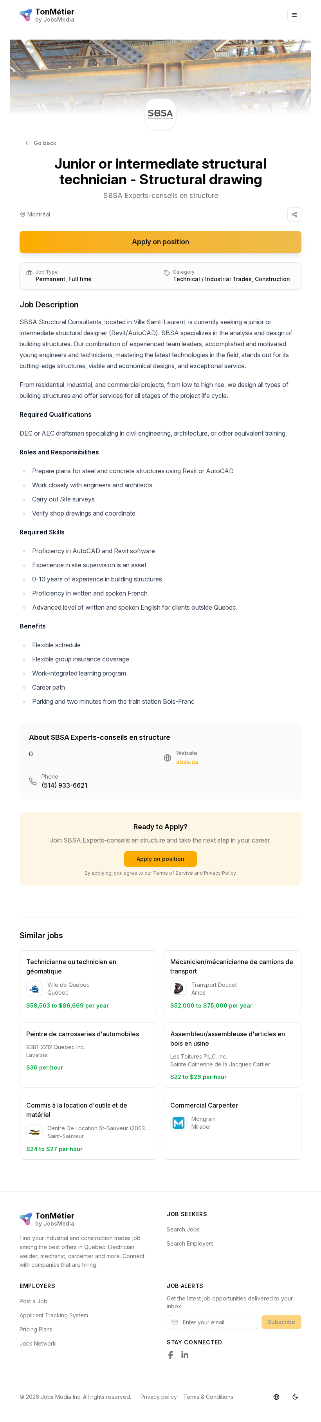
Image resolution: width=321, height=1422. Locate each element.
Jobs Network (38, 1343)
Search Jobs (183, 1229)
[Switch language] (276, 1397)
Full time (80, 279)
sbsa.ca (187, 762)
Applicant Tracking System (54, 1315)
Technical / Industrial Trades (212, 279)
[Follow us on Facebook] (171, 1355)
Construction (272, 279)
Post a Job (33, 1301)
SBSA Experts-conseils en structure (160, 195)
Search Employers (190, 1243)
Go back (45, 143)
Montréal (38, 214)
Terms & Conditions (208, 1396)
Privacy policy (159, 1396)
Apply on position (160, 242)
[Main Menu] (294, 15)
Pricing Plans (36, 1329)
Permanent (50, 279)
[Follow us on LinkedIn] (185, 1355)
